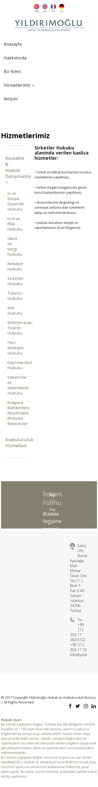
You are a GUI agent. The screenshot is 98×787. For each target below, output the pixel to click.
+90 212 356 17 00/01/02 (77, 632)
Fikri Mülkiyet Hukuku (14, 348)
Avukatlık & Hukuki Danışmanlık (13, 167)
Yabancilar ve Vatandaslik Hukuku (14, 384)
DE (62, 11)
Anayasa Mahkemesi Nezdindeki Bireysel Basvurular (14, 413)
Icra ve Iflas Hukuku (14, 224)
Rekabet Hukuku (14, 266)
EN (45, 11)
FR (53, 11)
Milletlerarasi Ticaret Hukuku (14, 328)
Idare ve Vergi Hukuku (14, 246)
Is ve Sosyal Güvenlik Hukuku (14, 201)
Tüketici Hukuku (14, 295)
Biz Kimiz (12, 71)
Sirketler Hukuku (14, 281)
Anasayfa (13, 44)
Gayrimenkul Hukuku (14, 365)
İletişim (11, 99)
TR (36, 11)
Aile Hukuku (14, 310)
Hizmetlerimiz (18, 85)
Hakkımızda (15, 58)
